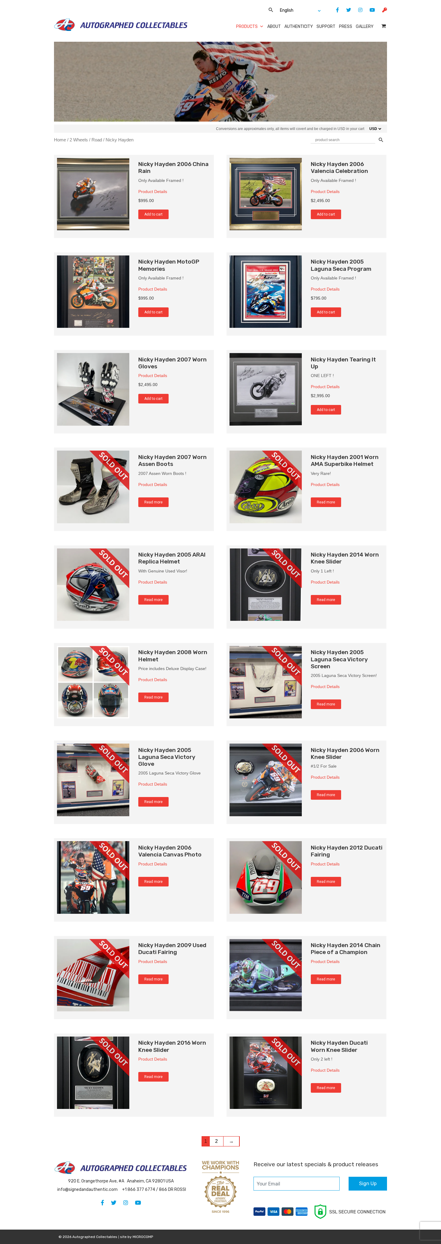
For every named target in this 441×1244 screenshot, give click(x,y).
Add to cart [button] (153, 214)
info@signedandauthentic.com (87, 1189)
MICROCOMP (143, 1237)
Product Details (152, 191)
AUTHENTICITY (298, 26)
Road (97, 139)
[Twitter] (345, 10)
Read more (153, 502)
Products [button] (247, 26)
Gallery (365, 26)
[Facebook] (334, 10)
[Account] (381, 10)
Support (325, 26)
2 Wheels (79, 139)
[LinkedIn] (357, 10)
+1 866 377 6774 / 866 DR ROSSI (154, 1189)
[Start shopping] (384, 26)
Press (345, 26)
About (274, 26)
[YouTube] (369, 10)
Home (60, 139)
